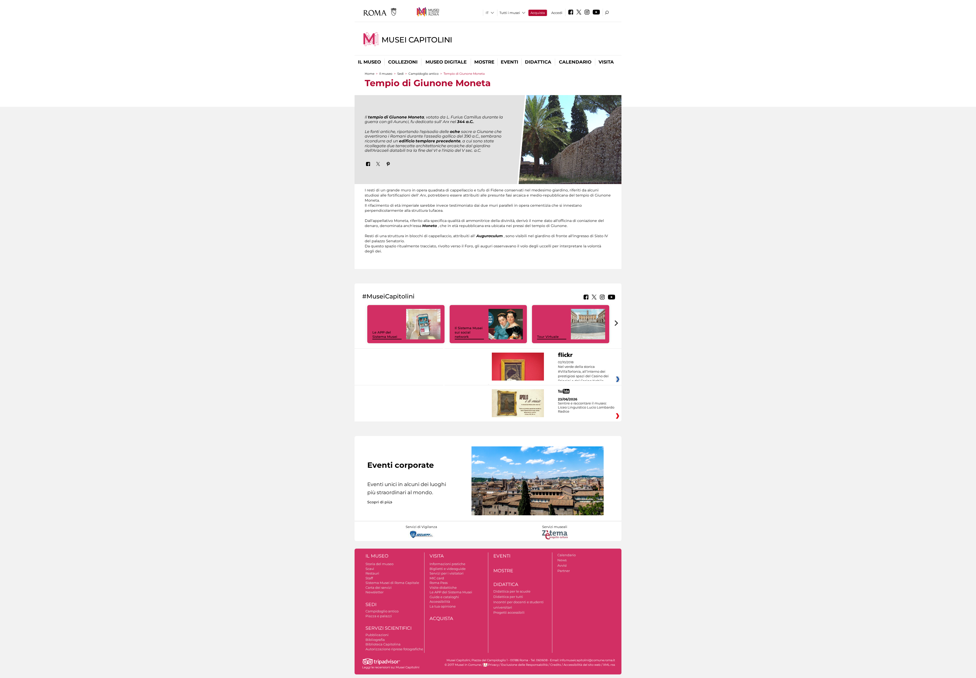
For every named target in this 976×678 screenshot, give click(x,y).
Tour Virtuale (548, 337)
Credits (555, 665)
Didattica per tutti (508, 597)
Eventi (509, 62)
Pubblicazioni (377, 635)
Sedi (400, 74)
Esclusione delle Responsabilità (524, 665)
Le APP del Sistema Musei (384, 334)
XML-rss (609, 665)
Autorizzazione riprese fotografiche (394, 649)
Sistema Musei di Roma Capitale (392, 583)
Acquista (537, 13)
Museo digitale (446, 62)
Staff (369, 578)
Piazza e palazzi (378, 616)
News (562, 560)
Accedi (556, 13)
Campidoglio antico (423, 74)
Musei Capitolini (417, 39)
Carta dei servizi (378, 587)
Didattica (538, 62)
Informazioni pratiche (447, 564)
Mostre (484, 62)
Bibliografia (375, 640)
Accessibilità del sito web (582, 665)
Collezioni (403, 62)
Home (369, 74)
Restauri (372, 573)
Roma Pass (439, 583)
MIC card (437, 578)
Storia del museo (379, 564)
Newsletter (374, 592)
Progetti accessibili (509, 612)
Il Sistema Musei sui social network (469, 332)
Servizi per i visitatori (447, 573)
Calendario (575, 62)
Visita (606, 62)
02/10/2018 (583, 371)
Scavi (369, 569)
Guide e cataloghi (444, 597)
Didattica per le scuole (511, 591)
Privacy (493, 665)
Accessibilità (440, 601)
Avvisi (562, 565)
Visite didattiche (443, 587)
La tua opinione (443, 606)
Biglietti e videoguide (448, 569)
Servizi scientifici (388, 628)
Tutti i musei (509, 13)
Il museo (369, 62)
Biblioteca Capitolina (383, 644)
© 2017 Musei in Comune (463, 665)
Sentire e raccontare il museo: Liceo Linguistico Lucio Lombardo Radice (586, 407)
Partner (563, 571)
